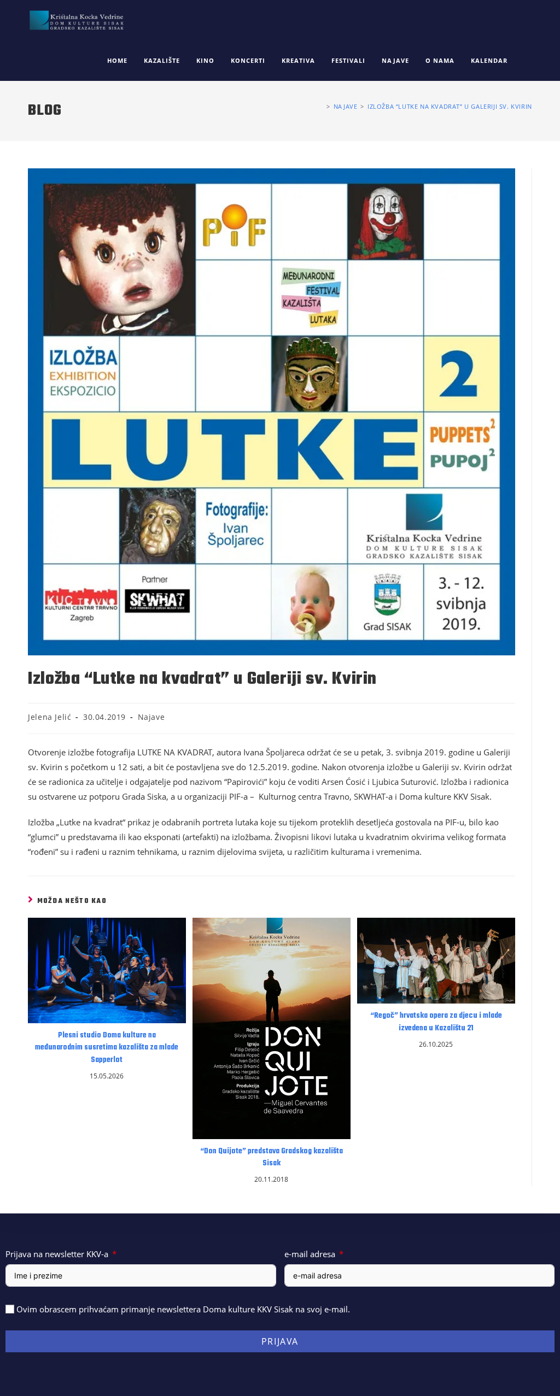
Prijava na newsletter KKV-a (56, 1253)
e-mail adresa (309, 1253)
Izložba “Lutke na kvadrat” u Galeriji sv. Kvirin (450, 106)
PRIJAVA (280, 1341)
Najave (151, 717)
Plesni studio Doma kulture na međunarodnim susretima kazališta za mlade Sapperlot (106, 1048)
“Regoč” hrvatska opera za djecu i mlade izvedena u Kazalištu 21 (436, 1022)
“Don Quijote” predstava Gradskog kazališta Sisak (271, 1158)
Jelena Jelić (49, 717)
